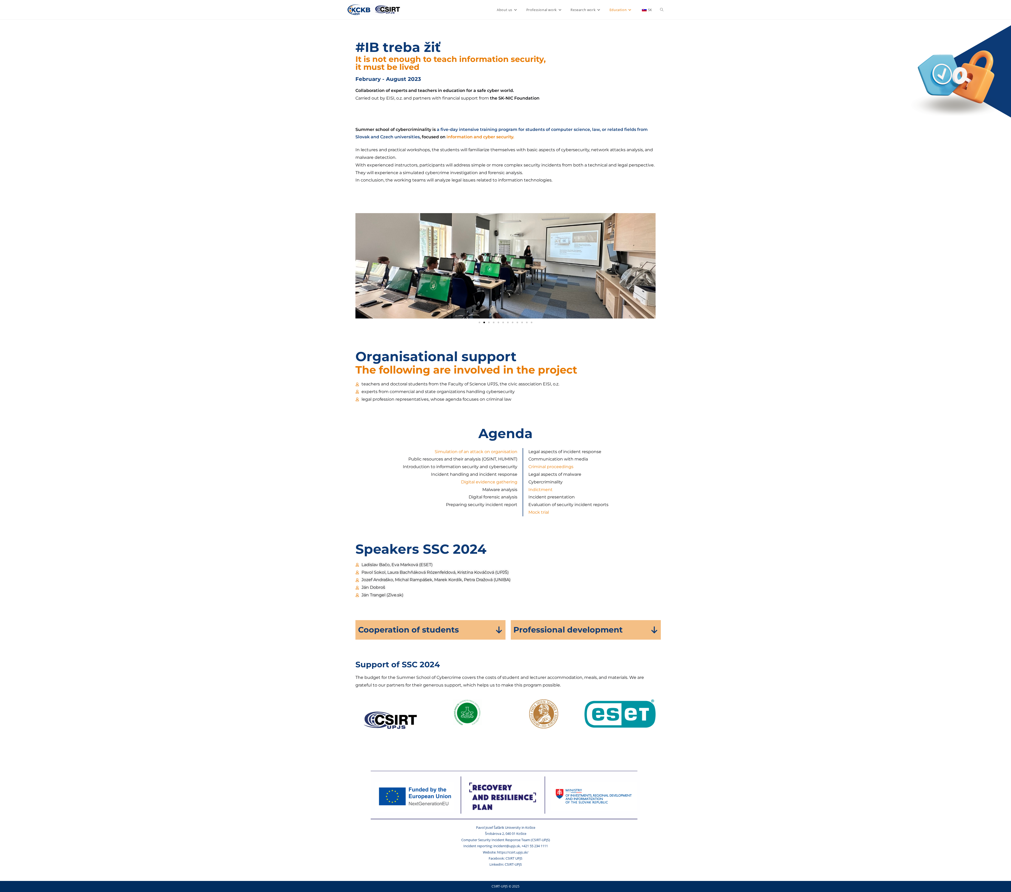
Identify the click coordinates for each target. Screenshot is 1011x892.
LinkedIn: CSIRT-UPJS (505, 864)
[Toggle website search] (661, 9)
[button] (479, 322)
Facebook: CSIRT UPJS (505, 858)
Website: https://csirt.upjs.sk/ (505, 852)
